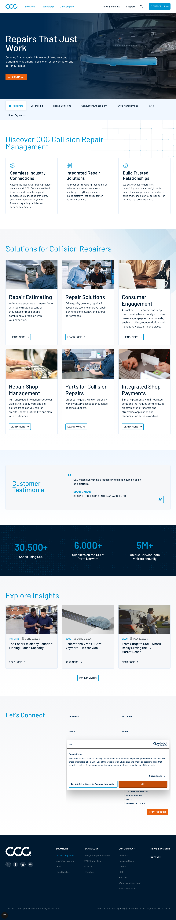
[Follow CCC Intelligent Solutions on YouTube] (30, 864)
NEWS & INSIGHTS (160, 848)
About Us (123, 855)
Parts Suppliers (63, 872)
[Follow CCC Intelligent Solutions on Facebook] (15, 864)
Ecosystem (88, 872)
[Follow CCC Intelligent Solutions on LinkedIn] (8, 864)
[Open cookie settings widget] (4, 915)
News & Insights (111, 6)
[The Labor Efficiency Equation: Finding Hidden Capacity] (31, 636)
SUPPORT (155, 856)
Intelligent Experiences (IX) (96, 855)
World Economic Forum (130, 883)
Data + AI (87, 866)
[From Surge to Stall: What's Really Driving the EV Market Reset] (144, 636)
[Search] (141, 6)
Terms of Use (103, 908)
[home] (11, 6)
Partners (123, 877)
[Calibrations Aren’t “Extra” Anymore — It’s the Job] (88, 636)
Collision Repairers (65, 855)
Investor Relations (128, 888)
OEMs (58, 866)
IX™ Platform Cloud (92, 861)
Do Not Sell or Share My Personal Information (149, 908)
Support (130, 6)
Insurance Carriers (65, 861)
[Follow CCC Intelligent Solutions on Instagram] (23, 864)
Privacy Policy (118, 908)
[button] (30, 6)
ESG (121, 872)
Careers (123, 866)
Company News (126, 861)
